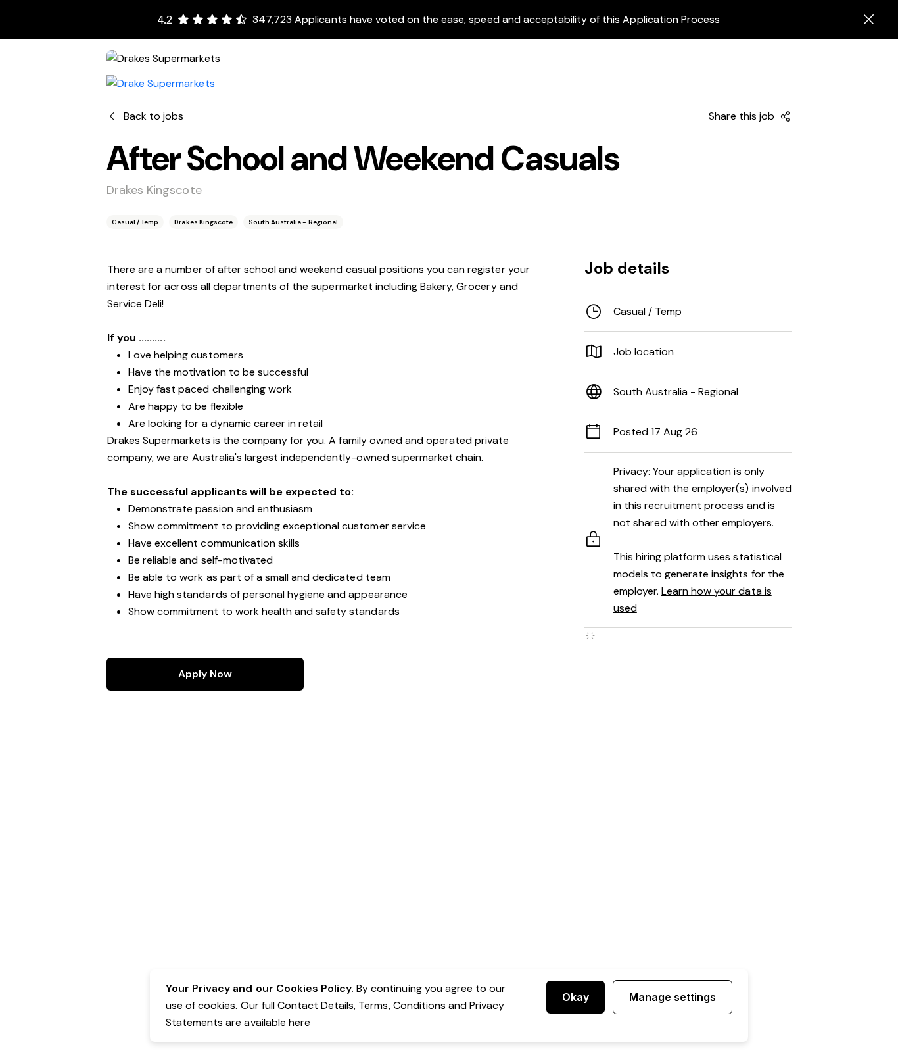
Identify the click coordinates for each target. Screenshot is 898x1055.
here (299, 1022)
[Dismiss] (869, 20)
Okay (575, 997)
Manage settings (672, 997)
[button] (688, 352)
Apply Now (205, 674)
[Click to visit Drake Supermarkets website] (160, 83)
